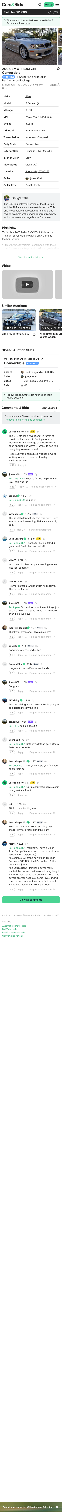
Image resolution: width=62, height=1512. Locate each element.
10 (13, 486)
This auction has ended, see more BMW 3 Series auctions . (30, 22)
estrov (12, 804)
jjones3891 (36, 178)
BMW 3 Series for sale (13, 932)
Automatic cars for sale (14, 925)
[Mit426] (4, 560)
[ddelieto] (4, 645)
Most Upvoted (49, 407)
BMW (28, 96)
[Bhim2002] (4, 739)
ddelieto (13, 646)
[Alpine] (4, 843)
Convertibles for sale (13, 935)
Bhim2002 (14, 739)
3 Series (30, 103)
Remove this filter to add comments (25, 419)
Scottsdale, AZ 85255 (37, 171)
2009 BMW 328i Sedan (15, 334)
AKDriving (14, 700)
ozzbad (13, 495)
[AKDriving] (4, 700)
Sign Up (49, 4)
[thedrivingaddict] (22, 372)
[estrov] (4, 804)
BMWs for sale (9, 929)
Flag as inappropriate (42, 486)
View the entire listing (29, 257)
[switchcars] (4, 513)
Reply (21, 465)
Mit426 (12, 560)
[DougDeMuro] (4, 538)
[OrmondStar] (4, 664)
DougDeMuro (16, 538)
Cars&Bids (14, 431)
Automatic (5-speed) (23, 915)
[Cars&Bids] (4, 431)
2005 (56, 915)
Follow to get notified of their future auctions (29, 396)
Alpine (12, 843)
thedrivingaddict (34, 372)
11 (13, 465)
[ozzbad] (4, 495)
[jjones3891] (27, 178)
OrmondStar (15, 664)
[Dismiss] (57, 1507)
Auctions (6, 915)
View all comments (31, 899)
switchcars (15, 514)
